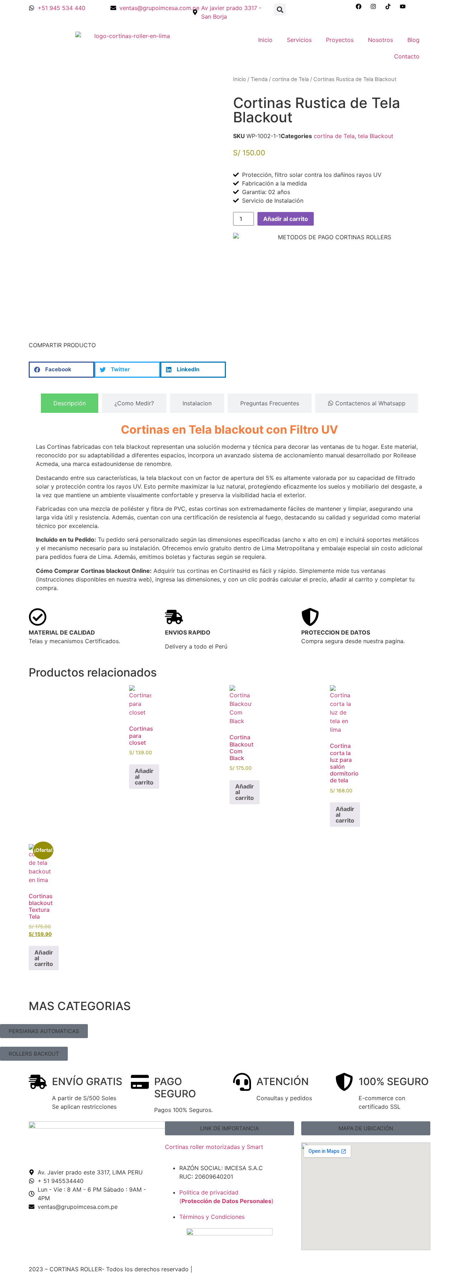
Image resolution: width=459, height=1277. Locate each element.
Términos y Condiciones (212, 1216)
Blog (413, 39)
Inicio (265, 39)
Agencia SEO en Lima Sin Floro (236, 1269)
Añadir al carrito (285, 218)
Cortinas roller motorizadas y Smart (214, 1146)
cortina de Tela (290, 79)
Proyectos (340, 39)
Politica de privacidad (208, 1192)
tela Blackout (375, 136)
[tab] (69, 403)
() (226, 1201)
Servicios (299, 39)
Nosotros (380, 39)
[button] (280, 9)
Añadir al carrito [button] (144, 776)
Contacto (407, 56)
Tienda (259, 79)
